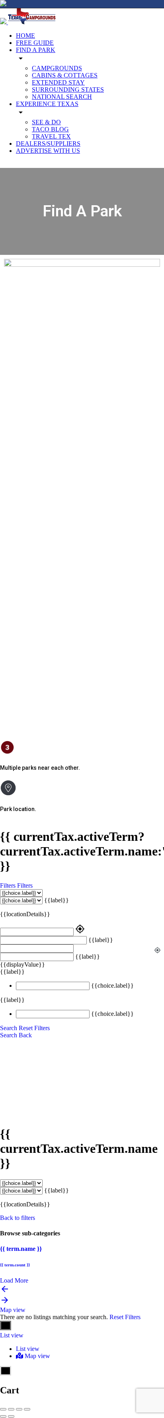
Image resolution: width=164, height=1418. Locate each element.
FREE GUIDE (35, 42)
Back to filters (17, 1217)
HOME (25, 35)
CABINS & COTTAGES (65, 75)
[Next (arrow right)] (11, 1416)
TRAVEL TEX (51, 136)
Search (8, 1028)
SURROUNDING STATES (68, 89)
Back (25, 1035)
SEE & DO (46, 122)
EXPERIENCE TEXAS (47, 103)
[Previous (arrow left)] (3, 1416)
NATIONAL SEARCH (62, 96)
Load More (14, 1280)
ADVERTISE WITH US (48, 150)
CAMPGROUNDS (57, 68)
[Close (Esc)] (3, 1409)
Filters (8, 885)
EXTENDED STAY (58, 82)
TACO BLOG (50, 129)
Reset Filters (34, 1028)
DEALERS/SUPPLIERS (48, 143)
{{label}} (56, 900)
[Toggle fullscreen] (19, 1409)
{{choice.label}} (112, 985)
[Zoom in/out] (27, 1409)
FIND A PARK (35, 49)
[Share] (11, 1409)
